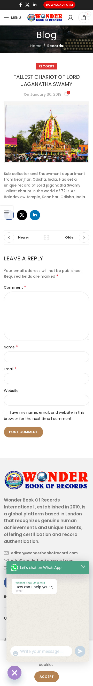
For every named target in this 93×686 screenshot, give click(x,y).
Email (10, 369)
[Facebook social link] (21, 5)
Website (11, 390)
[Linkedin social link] (34, 5)
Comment (15, 287)
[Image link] (46, 480)
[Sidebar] (6, 212)
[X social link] (27, 5)
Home (35, 45)
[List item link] (41, 553)
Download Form (59, 5)
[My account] (70, 17)
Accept (47, 676)
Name (11, 347)
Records (55, 45)
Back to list (46, 237)
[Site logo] (45, 17)
